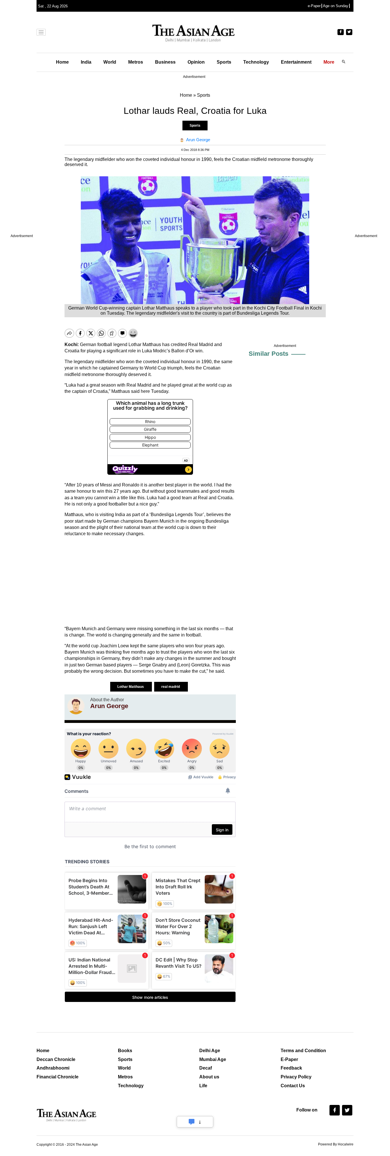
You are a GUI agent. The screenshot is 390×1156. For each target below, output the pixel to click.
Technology (256, 62)
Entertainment (296, 62)
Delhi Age (209, 1050)
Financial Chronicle (58, 1076)
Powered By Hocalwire (335, 1144)
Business (165, 62)
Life (203, 1085)
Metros (135, 62)
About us (209, 1076)
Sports (224, 62)
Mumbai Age (212, 1059)
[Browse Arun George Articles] (76, 705)
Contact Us (293, 1085)
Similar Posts (268, 353)
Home (62, 62)
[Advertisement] (150, 581)
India (86, 62)
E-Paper (289, 1059)
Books (125, 1050)
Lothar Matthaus (131, 687)
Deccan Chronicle (56, 1059)
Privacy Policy (296, 1076)
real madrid (171, 687)
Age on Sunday (335, 6)
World (109, 62)
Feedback (291, 1068)
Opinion (196, 62)
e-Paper (314, 6)
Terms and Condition (303, 1050)
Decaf (205, 1068)
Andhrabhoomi (53, 1068)
